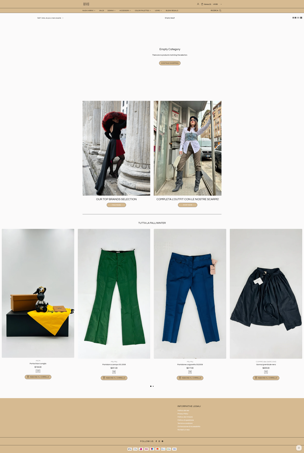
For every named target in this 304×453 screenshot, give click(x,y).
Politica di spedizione (186, 420)
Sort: (39, 18)
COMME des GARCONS (114, 362)
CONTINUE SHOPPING (169, 63)
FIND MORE (116, 205)
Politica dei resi (183, 410)
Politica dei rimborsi (185, 417)
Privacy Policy (183, 414)
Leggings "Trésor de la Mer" (190, 364)
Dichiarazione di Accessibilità (189, 426)
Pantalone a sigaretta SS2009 (38, 364)
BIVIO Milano (86, 4)
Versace (190, 362)
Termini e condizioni (185, 423)
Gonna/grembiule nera (114, 364)
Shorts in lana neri (266, 364)
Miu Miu (38, 362)
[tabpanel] (190, 307)
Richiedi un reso (184, 430)
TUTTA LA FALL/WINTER (152, 223)
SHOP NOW (187, 205)
